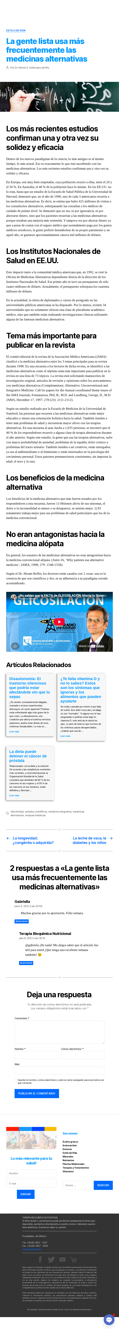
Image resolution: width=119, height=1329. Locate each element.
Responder (22, 921)
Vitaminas (68, 1171)
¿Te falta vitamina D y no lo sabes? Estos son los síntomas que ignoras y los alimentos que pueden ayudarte (80, 689)
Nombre (20, 1049)
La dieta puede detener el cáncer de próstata (28, 756)
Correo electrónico (72, 1049)
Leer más (14, 731)
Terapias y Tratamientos (76, 1167)
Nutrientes (68, 1160)
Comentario (22, 1018)
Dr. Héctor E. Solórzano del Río (32, 67)
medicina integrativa (60, 811)
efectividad (17, 811)
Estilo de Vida (16, 30)
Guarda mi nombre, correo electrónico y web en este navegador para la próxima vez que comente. (61, 1081)
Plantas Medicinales (74, 1164)
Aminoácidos (70, 1145)
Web (17, 1064)
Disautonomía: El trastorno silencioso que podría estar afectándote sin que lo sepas (29, 687)
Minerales (68, 1156)
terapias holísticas (35, 815)
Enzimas (67, 1149)
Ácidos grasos (70, 1141)
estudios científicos (36, 811)
